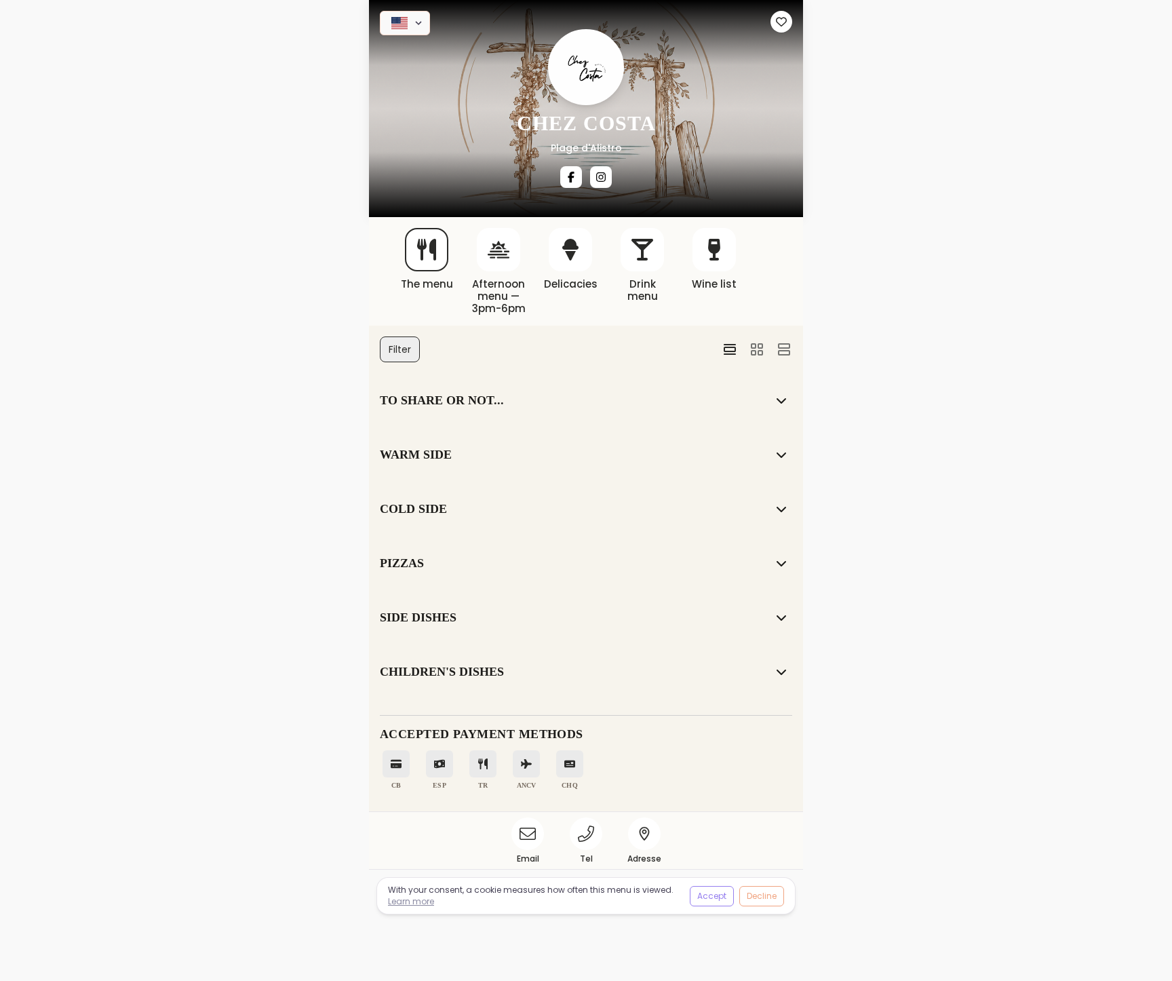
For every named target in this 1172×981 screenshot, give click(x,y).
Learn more (411, 901)
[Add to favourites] (781, 22)
